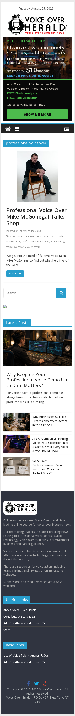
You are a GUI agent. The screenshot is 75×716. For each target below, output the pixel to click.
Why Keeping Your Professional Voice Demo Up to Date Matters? (36, 379)
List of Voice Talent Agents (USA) (25, 655)
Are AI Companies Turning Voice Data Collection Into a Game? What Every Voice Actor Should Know (50, 445)
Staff (6, 630)
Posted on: (23, 231)
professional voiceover (35, 241)
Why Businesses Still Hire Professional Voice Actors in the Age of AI (49, 421)
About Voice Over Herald (19, 610)
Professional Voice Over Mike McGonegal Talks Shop (36, 216)
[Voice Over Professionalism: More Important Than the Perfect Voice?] (16, 459)
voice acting (58, 241)
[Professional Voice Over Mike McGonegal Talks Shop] (37, 152)
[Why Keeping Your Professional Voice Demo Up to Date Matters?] (37, 332)
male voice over (46, 236)
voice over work (15, 247)
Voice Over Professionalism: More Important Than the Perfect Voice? (47, 467)
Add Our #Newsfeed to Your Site (25, 623)
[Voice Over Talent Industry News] (37, 16)
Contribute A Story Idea (19, 616)
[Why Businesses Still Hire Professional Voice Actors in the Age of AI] (16, 415)
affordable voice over (23, 236)
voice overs (33, 247)
